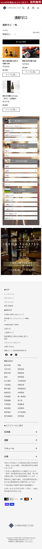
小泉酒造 (7, 385)
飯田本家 (7, 373)
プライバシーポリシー (12, 343)
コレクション (9, 302)
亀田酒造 (7, 412)
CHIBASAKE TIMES (11, 325)
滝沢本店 (7, 369)
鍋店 (5, 377)
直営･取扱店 (8, 306)
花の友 (20, 400)
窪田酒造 (21, 369)
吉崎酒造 (21, 392)
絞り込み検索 (21, 42)
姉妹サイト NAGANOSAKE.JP (15, 350)
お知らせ (7, 329)
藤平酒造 (7, 389)
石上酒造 (7, 381)
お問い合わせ (9, 346)
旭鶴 (19, 365)
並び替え (5, 30)
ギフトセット (9, 298)
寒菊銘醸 (7, 400)
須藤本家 (21, 385)
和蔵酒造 (7, 396)
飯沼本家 (7, 365)
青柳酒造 (21, 377)
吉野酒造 (21, 416)
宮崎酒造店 (22, 389)
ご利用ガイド (9, 332)
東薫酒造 (21, 373)
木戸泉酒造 (22, 412)
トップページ (9, 294)
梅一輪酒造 (22, 396)
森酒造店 (7, 392)
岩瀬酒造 (21, 408)
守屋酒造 (7, 404)
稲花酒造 (7, 408)
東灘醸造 (21, 404)
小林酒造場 (22, 381)
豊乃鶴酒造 (8, 416)
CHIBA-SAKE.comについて (14, 314)
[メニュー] (38, 7)
